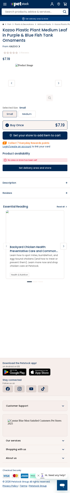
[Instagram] (19, 388)
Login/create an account (17, 146)
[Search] (64, 12)
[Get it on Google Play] (14, 372)
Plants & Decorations (24, 24)
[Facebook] (8, 388)
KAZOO (13, 46)
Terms (23, 486)
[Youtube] (31, 388)
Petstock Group (38, 486)
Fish (9, 24)
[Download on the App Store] (39, 372)
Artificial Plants (44, 24)
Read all (61, 206)
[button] (35, 183)
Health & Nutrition (19, 274)
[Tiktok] (43, 388)
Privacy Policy (10, 486)
